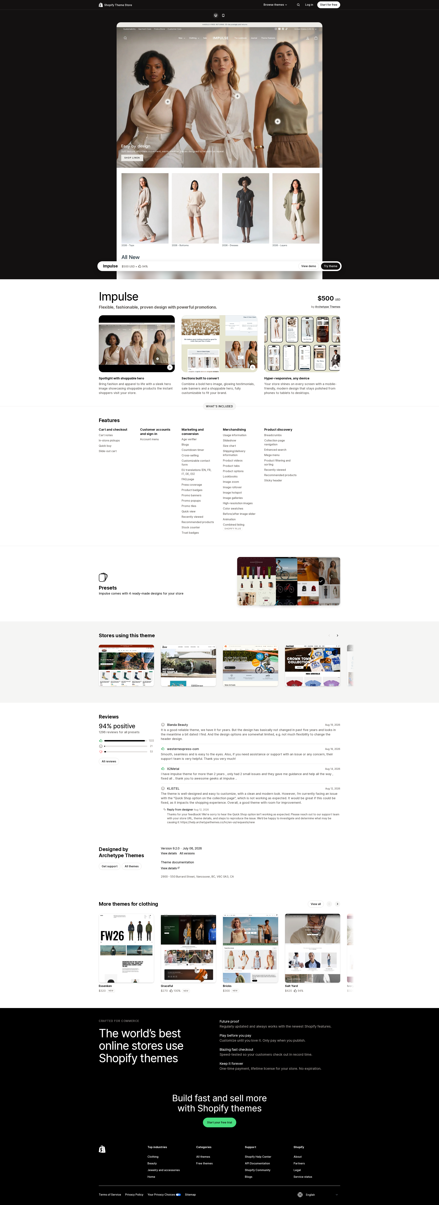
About (298, 1156)
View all (316, 904)
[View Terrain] (278, 581)
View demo (308, 266)
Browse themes (274, 4)
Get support (109, 866)
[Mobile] (223, 15)
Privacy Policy (134, 1194)
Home (151, 1176)
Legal (297, 1170)
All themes (132, 866)
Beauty (152, 1163)
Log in (309, 4)
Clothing (152, 1156)
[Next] (337, 635)
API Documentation (257, 1163)
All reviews (109, 761)
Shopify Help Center (258, 1156)
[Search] (298, 5)
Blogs (248, 1176)
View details (169, 853)
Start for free (328, 4)
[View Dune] (299, 581)
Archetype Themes (327, 306)
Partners (299, 1163)
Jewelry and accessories (163, 1170)
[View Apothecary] (256, 581)
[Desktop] (215, 15)
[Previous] (329, 635)
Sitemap (190, 1194)
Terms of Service (110, 1194)
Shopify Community (257, 1170)
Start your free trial (219, 1122)
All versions (187, 853)
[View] (126, 666)
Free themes (204, 1163)
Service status (303, 1176)
